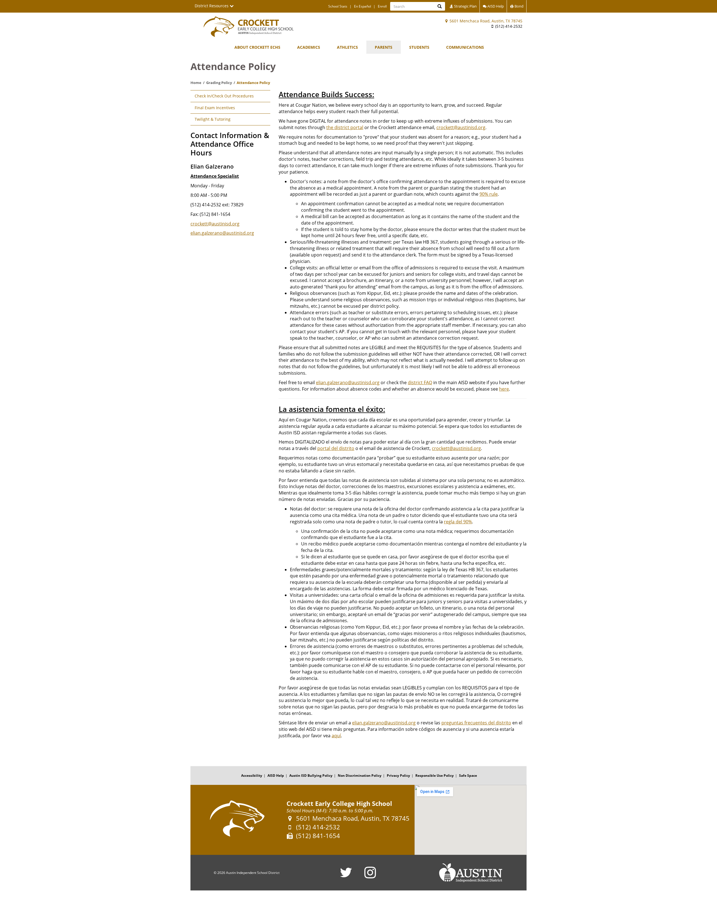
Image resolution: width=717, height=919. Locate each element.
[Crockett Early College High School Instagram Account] (370, 876)
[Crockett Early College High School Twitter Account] (346, 876)
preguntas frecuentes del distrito (476, 723)
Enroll (382, 6)
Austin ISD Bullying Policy (310, 775)
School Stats (337, 6)
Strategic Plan (465, 6)
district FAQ (420, 382)
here (504, 389)
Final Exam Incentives (215, 107)
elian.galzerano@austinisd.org (222, 233)
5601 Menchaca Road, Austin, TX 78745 (485, 21)
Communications (465, 47)
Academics (308, 47)
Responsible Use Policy (434, 775)
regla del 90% (458, 522)
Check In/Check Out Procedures (224, 96)
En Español (362, 6)
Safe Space (468, 775)
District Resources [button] (212, 5)
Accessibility (251, 775)
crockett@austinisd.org (214, 224)
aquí (336, 736)
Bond (518, 6)
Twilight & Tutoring (213, 119)
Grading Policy (219, 82)
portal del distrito (335, 448)
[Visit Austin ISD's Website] (471, 872)
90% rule (488, 194)
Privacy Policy (398, 775)
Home (195, 82)
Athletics (347, 47)
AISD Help (495, 6)
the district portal (344, 127)
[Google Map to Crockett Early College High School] (471, 820)
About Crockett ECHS (257, 47)
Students (419, 47)
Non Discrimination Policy (359, 775)
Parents (383, 47)
